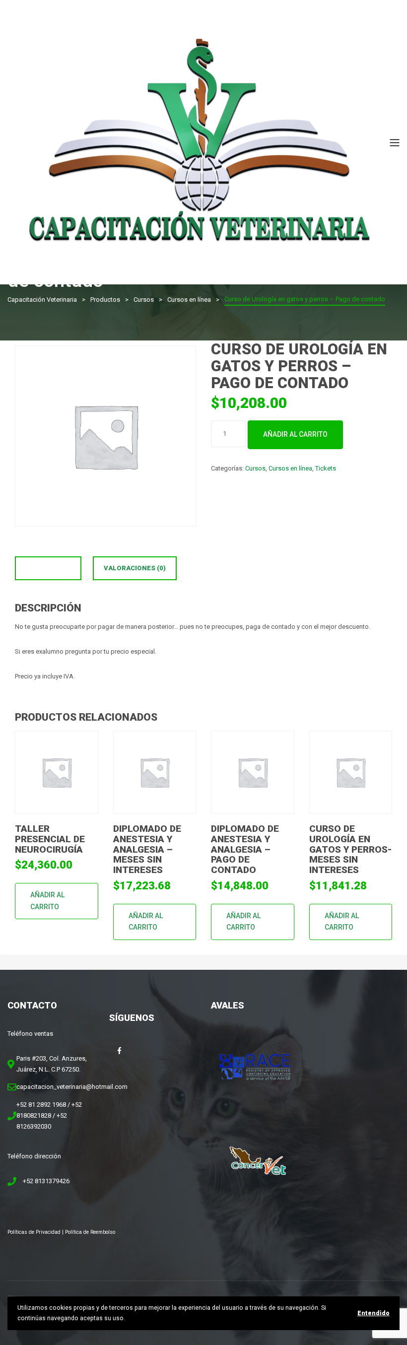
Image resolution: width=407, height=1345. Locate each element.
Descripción (48, 568)
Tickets (325, 468)
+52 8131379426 (46, 1181)
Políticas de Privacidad (34, 1232)
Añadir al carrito (295, 434)
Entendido (373, 1313)
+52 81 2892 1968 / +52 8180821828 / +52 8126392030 (49, 1115)
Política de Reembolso (90, 1232)
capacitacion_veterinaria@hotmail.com (72, 1086)
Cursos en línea (290, 468)
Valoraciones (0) (135, 568)
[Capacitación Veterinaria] (198, 141)
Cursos (255, 468)
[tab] (48, 568)
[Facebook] (119, 1051)
